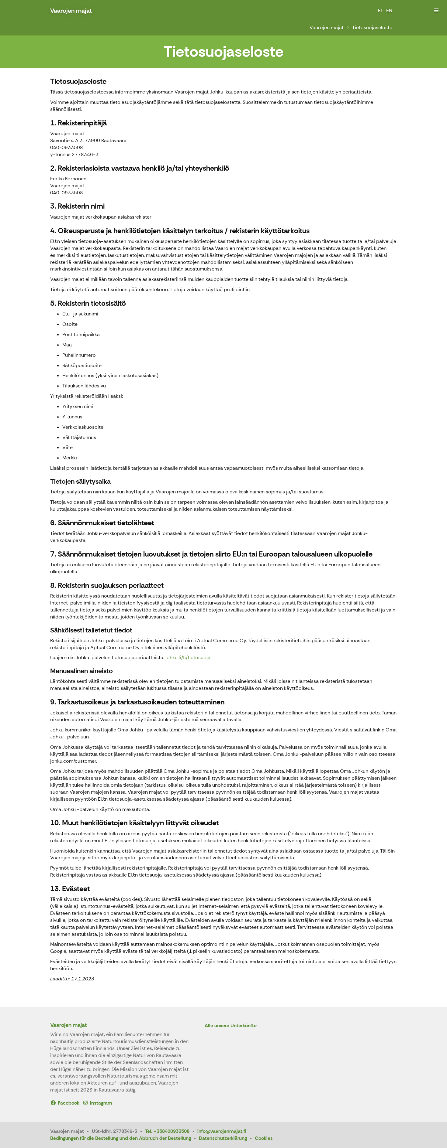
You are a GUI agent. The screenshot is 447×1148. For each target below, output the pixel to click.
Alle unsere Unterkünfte (231, 1026)
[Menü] (436, 10)
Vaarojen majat (327, 27)
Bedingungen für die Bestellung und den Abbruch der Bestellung (120, 1138)
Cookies (264, 1138)
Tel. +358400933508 (167, 1131)
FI (380, 10)
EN (389, 10)
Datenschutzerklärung (223, 1138)
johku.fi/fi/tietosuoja (187, 657)
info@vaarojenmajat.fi (221, 1131)
